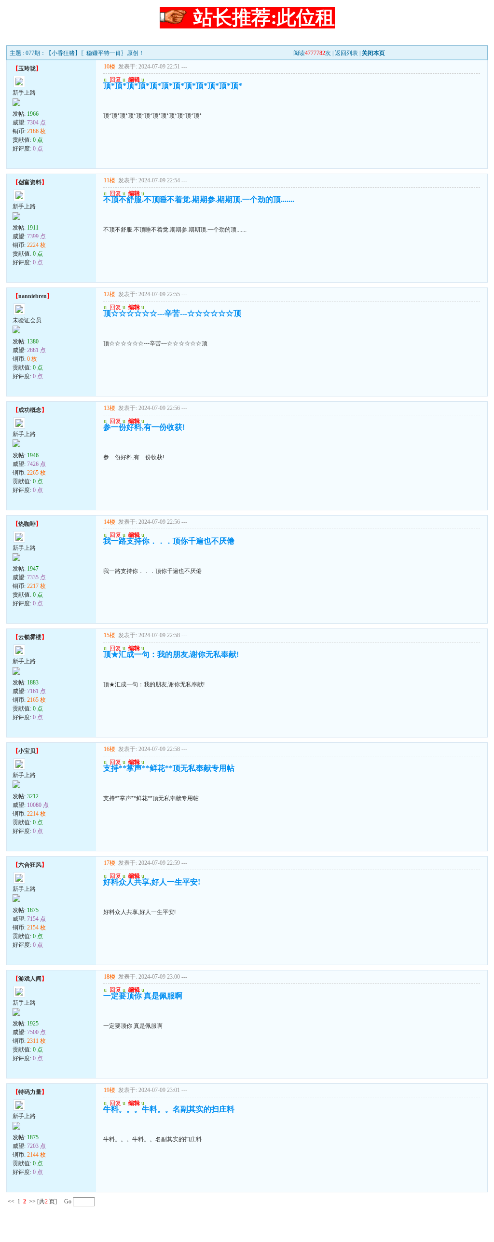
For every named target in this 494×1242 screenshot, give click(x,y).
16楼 (109, 749)
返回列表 (346, 53)
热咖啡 (27, 523)
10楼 (109, 66)
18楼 (109, 976)
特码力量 (29, 1092)
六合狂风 (29, 864)
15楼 (109, 635)
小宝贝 (27, 751)
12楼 (109, 294)
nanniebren (32, 296)
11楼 (109, 180)
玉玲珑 (27, 68)
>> (32, 1201)
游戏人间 (29, 978)
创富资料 (29, 182)
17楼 (109, 863)
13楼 (109, 408)
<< (11, 1201)
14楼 (109, 522)
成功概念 (29, 410)
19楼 (109, 1090)
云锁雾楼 (29, 637)
